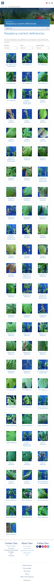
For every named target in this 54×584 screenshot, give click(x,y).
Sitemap (27, 574)
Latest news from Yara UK (27, 550)
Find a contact (11, 546)
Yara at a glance (27, 546)
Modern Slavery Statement (27, 576)
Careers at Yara (27, 548)
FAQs (27, 555)
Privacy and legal (27, 568)
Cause (21, 45)
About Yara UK (27, 552)
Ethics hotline (27, 571)
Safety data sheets (27, 565)
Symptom (6, 45)
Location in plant (40, 45)
